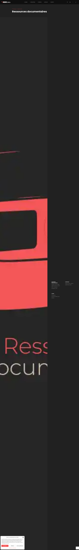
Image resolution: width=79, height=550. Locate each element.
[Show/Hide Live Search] (67, 2)
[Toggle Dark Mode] (70, 2)
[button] (23, 537)
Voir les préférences (20, 545)
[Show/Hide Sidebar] (72, 2)
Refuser (12, 545)
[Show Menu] (76, 2)
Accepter (4, 545)
